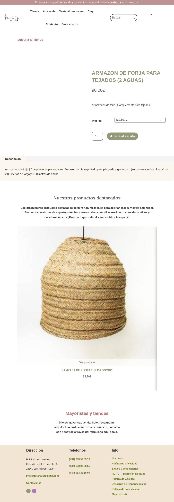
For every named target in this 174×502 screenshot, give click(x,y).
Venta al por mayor (71, 11)
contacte (114, 2)
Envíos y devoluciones (125, 468)
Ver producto (87, 362)
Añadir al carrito (122, 136)
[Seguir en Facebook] (28, 491)
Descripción (13, 158)
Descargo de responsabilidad (129, 483)
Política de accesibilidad (126, 489)
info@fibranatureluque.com (42, 475)
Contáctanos (33, 482)
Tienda (34, 11)
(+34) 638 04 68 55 (79, 465)
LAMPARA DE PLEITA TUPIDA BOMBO (87, 370)
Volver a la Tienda (30, 39)
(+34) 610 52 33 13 (79, 459)
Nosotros (117, 458)
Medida (97, 120)
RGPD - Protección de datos (128, 473)
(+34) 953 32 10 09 (79, 472)
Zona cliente (70, 24)
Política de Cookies (123, 478)
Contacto (52, 24)
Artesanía (49, 11)
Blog (91, 11)
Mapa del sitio (120, 494)
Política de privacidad (124, 463)
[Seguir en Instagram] (34, 491)
